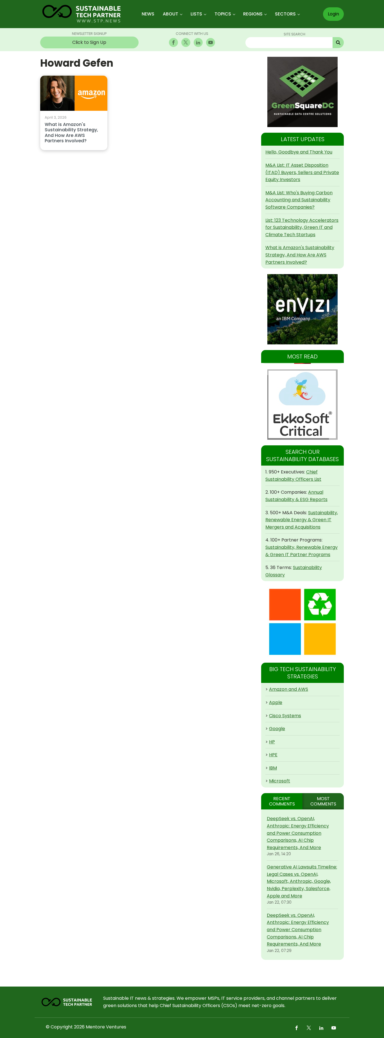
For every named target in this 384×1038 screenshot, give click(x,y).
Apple (275, 702)
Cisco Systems (285, 715)
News (148, 14)
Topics (222, 14)
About (170, 14)
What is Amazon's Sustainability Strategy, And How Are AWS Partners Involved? (71, 133)
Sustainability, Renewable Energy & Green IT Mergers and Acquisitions (301, 519)
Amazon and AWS (288, 689)
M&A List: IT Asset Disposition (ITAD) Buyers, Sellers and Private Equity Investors (302, 172)
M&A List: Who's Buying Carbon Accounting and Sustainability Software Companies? (299, 199)
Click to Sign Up (89, 42)
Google (277, 728)
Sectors (285, 14)
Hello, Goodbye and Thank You (298, 152)
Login (333, 14)
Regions (253, 14)
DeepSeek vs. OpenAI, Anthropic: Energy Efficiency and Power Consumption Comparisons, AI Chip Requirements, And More (298, 832)
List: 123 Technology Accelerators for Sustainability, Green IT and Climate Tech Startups (301, 227)
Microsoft (279, 781)
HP (272, 742)
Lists (196, 14)
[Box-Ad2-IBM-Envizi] (302, 309)
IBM (273, 768)
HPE (273, 755)
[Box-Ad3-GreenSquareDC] (302, 92)
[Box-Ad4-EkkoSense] (302, 404)
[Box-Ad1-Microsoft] (302, 622)
